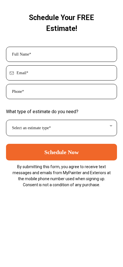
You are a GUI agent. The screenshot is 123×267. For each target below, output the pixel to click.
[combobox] (61, 128)
